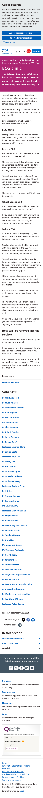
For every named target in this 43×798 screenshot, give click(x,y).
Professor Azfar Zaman (13, 604)
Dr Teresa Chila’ (9, 442)
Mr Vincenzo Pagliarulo (13, 550)
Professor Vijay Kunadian (14, 510)
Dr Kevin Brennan (10, 437)
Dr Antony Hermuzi (11, 496)
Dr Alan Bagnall (9, 412)
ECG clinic (6, 648)
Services (6, 681)
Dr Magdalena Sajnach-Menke (16, 574)
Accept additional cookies (20, 33)
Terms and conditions (11, 780)
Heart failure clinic (10, 643)
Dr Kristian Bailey (10, 417)
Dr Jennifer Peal (9, 560)
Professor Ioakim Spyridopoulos (17, 584)
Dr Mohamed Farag (11, 481)
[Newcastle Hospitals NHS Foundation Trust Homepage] (13, 51)
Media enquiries (9, 774)
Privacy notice (8, 777)
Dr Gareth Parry (9, 555)
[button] (29, 51)
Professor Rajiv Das (11, 456)
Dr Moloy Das (8, 461)
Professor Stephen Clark (13, 447)
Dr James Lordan (10, 520)
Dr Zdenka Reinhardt (12, 569)
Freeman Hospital (10, 382)
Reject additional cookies (21, 38)
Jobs (4, 713)
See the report (10, 748)
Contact (5, 763)
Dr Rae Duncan (9, 466)
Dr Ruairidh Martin (11, 530)
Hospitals (7, 703)
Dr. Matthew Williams (12, 599)
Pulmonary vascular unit (13, 638)
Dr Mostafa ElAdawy (12, 476)
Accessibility (24, 774)
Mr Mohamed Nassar (12, 545)
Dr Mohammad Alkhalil (13, 407)
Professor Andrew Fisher (14, 486)
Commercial (8, 692)
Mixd (21, 791)
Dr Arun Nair (8, 540)
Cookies (20, 777)
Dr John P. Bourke (10, 432)
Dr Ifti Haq (7, 491)
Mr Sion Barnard (10, 422)
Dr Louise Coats (9, 452)
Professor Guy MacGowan (14, 525)
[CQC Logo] (12, 731)
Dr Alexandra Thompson (13, 589)
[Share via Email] (33, 619)
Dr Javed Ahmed (10, 402)
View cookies (9, 42)
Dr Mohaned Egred (11, 471)
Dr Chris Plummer (10, 564)
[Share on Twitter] (23, 619)
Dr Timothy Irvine (10, 501)
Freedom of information (13, 771)
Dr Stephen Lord (10, 515)
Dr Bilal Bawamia (10, 427)
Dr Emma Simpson (10, 579)
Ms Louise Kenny (10, 505)
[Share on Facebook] (28, 619)
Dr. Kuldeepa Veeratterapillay (16, 594)
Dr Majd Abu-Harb (10, 398)
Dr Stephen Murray (11, 535)
